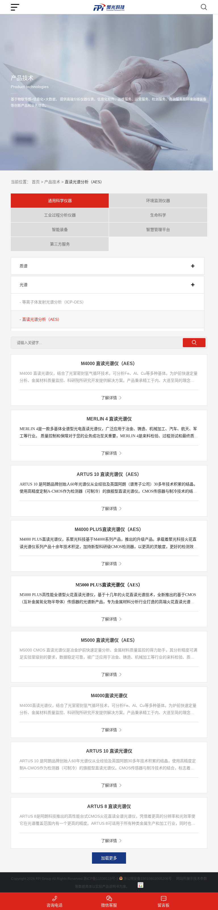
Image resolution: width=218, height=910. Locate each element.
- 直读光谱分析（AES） (41, 319)
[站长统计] (140, 885)
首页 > (37, 182)
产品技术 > (54, 182)
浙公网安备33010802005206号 (147, 879)
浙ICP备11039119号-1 (100, 879)
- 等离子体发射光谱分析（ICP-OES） (53, 302)
